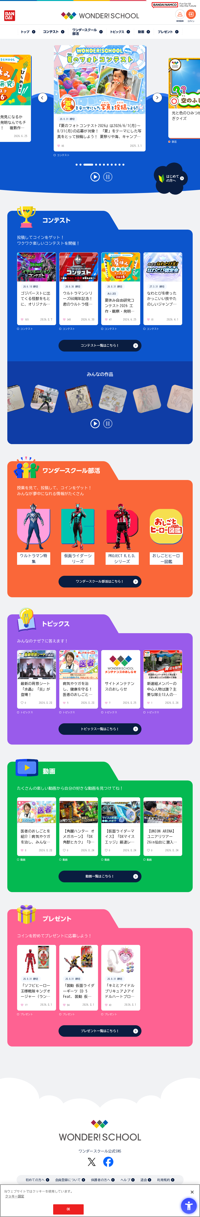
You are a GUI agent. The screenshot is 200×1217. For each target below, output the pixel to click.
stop (107, 176)
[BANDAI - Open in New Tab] (9, 15)
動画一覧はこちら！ (100, 876)
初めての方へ (35, 1180)
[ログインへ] (191, 14)
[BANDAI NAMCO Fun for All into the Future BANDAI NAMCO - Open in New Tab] (174, 5)
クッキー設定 (14, 1196)
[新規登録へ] (180, 14)
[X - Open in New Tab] (92, 1162)
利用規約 (163, 1180)
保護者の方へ (100, 1180)
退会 (143, 1180)
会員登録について (68, 1180)
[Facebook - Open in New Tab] (108, 1162)
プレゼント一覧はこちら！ (100, 1031)
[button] (157, 98)
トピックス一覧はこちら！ (100, 729)
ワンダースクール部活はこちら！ (100, 581)
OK (68, 1209)
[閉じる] (192, 1192)
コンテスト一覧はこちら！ (100, 345)
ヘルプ (125, 1180)
